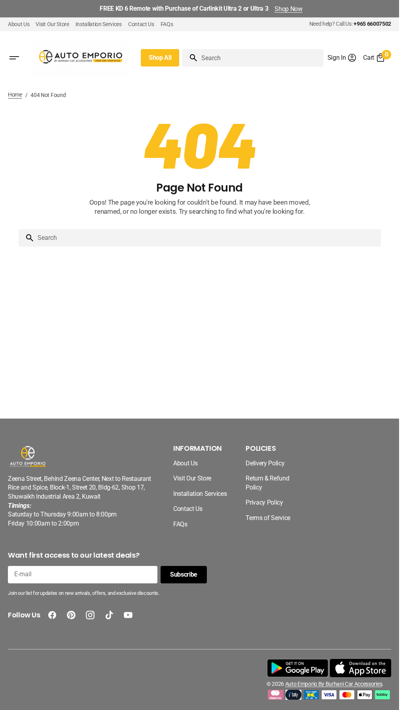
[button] (342, 58)
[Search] (190, 57)
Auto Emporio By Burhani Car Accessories (333, 684)
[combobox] (260, 57)
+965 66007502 (372, 24)
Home (15, 94)
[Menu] (14, 57)
